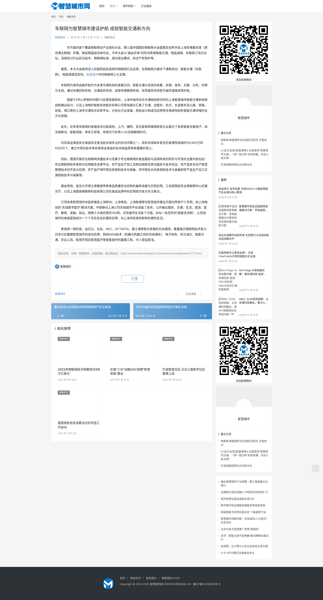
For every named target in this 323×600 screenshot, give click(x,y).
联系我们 (151, 578)
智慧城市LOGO (171, 578)
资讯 (112, 5)
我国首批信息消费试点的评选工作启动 (79, 425)
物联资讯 (109, 37)
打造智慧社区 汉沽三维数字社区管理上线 (183, 371)
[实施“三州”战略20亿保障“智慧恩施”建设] (131, 349)
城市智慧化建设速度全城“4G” (238, 498)
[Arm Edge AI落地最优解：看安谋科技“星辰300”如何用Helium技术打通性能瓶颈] (228, 279)
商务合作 (135, 578)
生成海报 (190, 293)
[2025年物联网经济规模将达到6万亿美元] (79, 349)
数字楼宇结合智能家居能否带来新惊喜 (243, 505)
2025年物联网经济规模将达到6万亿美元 (79, 371)
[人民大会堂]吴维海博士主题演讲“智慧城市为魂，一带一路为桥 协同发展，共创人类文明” (245, 154)
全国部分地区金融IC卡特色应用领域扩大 (244, 492)
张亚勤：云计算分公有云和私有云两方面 (244, 546)
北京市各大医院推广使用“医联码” (240, 529)
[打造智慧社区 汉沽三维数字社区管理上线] (184, 349)
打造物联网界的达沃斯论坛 (236, 164)
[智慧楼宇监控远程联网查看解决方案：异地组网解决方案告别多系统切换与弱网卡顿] (228, 215)
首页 (101, 5)
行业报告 (146, 5)
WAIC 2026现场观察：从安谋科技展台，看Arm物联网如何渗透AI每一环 (253, 302)
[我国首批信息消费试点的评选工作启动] (79, 403)
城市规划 (128, 5)
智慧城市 (60, 37)
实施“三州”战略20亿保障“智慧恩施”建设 (130, 371)
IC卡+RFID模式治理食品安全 (237, 552)
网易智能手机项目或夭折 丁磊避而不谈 (243, 512)
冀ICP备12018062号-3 (206, 584)
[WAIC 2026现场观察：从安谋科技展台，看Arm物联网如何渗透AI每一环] (228, 306)
